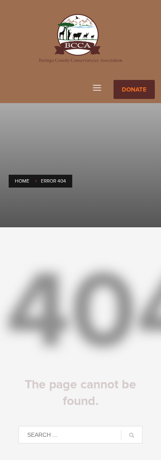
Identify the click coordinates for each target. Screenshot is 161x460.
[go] (131, 435)
